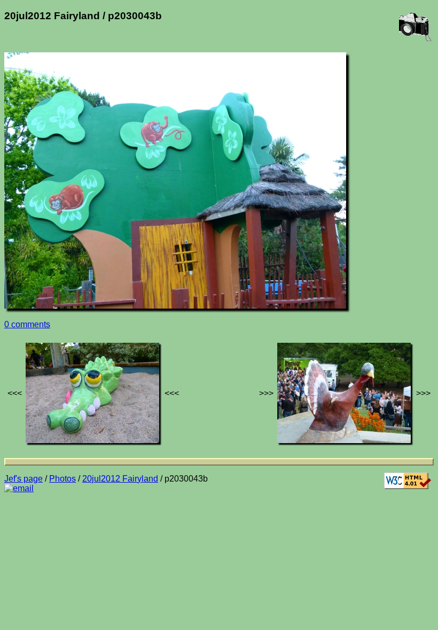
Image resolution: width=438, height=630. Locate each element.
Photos (62, 478)
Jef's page (23, 478)
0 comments (27, 324)
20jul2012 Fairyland (120, 478)
